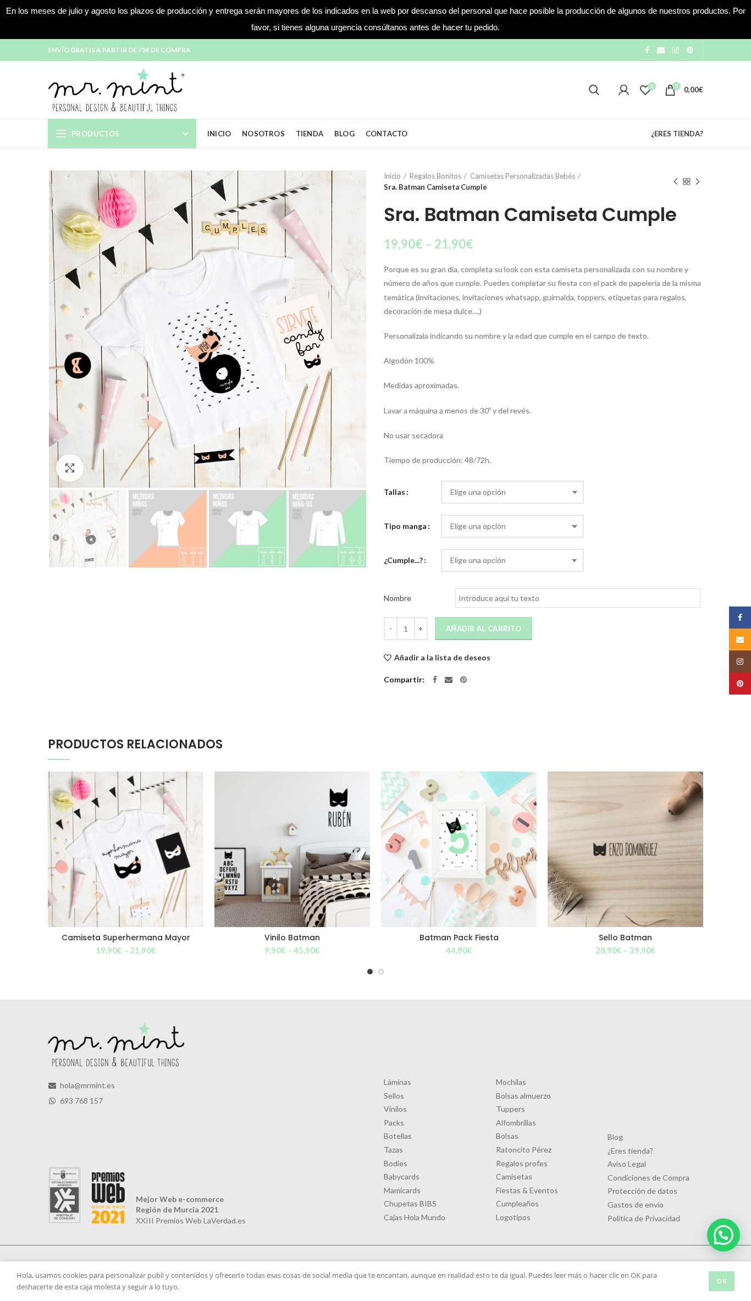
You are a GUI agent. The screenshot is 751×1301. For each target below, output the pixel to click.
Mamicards (402, 1190)
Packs (394, 1122)
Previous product (675, 181)
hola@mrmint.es (86, 1085)
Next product (697, 181)
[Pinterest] (690, 50)
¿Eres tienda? (630, 1150)
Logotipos (513, 1217)
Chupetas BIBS (410, 1203)
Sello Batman (625, 937)
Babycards (401, 1176)
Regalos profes (522, 1163)
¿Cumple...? (403, 560)
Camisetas (514, 1176)
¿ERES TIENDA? (677, 133)
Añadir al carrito (483, 628)
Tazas (393, 1149)
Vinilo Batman (292, 937)
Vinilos (395, 1108)
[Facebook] (647, 50)
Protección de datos (642, 1190)
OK (721, 1281)
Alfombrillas (516, 1122)
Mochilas (511, 1082)
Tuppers (510, 1108)
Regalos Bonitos (435, 176)
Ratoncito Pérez (523, 1149)
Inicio (392, 176)
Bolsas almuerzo (523, 1095)
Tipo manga (405, 526)
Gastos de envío (636, 1204)
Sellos (394, 1095)
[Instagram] (676, 50)
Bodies (395, 1163)
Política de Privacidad (644, 1218)
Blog (615, 1137)
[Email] (661, 50)
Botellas (398, 1135)
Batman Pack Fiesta (459, 937)
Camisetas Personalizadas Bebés (522, 176)
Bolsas (507, 1135)
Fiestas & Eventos (527, 1190)
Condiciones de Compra (648, 1177)
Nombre (397, 598)
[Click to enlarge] (70, 468)
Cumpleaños (517, 1203)
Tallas (394, 492)
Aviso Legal (627, 1163)
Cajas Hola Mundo (414, 1217)
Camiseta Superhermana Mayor (126, 937)
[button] (723, 1235)
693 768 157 (80, 1100)
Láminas (397, 1082)
